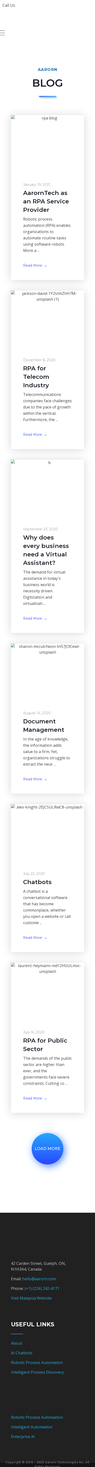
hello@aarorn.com (39, 1278)
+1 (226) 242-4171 (32, 5)
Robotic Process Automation (37, 1362)
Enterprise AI (23, 1436)
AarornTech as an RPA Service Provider (46, 201)
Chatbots (37, 882)
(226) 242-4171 (46, 1288)
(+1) (29, 1288)
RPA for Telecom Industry (36, 377)
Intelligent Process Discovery (37, 1372)
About (16, 1343)
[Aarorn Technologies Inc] (30, 20)
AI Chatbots (21, 1353)
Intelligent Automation (31, 1427)
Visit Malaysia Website (31, 1298)
